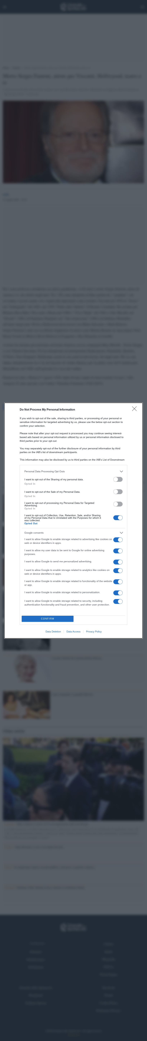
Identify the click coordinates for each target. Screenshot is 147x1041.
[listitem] (73, 471)
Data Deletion (53, 631)
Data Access (73, 631)
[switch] (118, 479)
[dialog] (73, 520)
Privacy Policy (94, 631)
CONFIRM (47, 618)
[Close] (135, 409)
